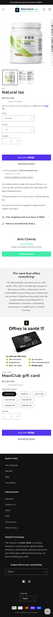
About (7, 510)
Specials (8, 471)
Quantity (5, 136)
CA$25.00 (9, 394)
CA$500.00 (26, 405)
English (25, 598)
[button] (3, 9)
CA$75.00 (39, 394)
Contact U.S (10, 505)
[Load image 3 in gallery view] (26, 77)
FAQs (7, 516)
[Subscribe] (45, 572)
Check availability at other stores (19, 177)
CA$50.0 (24, 394)
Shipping (5, 101)
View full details (41, 447)
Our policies (10, 483)
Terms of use (10, 522)
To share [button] (8, 230)
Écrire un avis (26, 254)
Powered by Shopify (32, 612)
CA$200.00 (10, 405)
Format (4, 125)
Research (9, 499)
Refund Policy (11, 528)
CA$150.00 (26, 400)
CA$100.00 (10, 400)
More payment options (26, 164)
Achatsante (23, 612)
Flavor (4, 113)
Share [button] (7, 447)
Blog (7, 477)
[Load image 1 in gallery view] (10, 77)
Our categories (11, 465)
